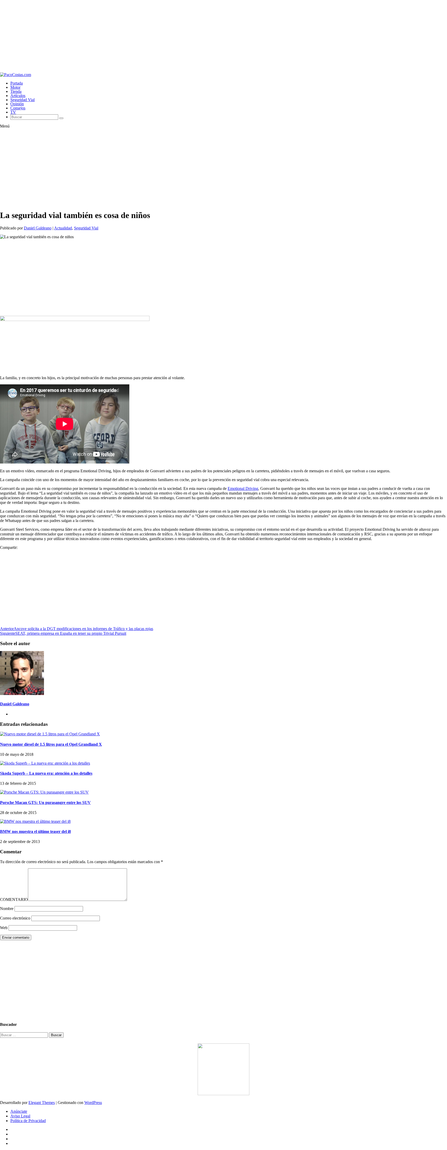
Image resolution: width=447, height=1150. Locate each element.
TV (13, 112)
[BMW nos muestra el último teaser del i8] (35, 821)
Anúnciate (18, 1111)
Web (4, 927)
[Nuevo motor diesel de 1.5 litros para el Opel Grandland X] (50, 734)
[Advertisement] (155, 36)
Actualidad (63, 228)
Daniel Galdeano (37, 228)
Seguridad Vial (22, 100)
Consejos (17, 108)
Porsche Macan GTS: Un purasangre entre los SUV (45, 802)
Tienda (15, 91)
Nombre (6, 908)
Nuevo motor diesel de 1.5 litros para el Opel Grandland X (51, 744)
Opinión (17, 104)
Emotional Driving (243, 488)
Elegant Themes (41, 1102)
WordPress (93, 1102)
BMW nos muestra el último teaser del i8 (35, 831)
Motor (15, 87)
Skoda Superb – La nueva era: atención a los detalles (46, 773)
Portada (16, 83)
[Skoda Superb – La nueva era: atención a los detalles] (45, 763)
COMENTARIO (14, 899)
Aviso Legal (20, 1116)
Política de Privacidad (28, 1120)
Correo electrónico (15, 918)
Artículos (17, 95)
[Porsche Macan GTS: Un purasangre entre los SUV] (44, 792)
